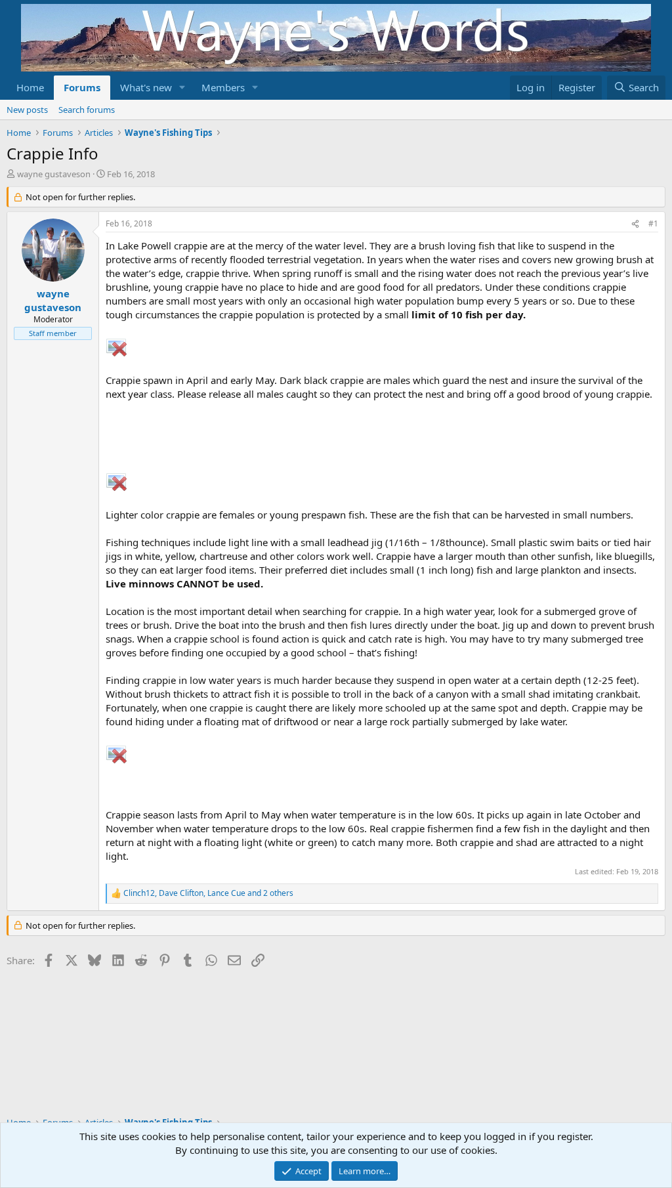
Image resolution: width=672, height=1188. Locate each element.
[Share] (635, 224)
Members (223, 87)
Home (30, 87)
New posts (27, 110)
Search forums (86, 110)
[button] (182, 87)
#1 (653, 223)
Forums (82, 87)
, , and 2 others (208, 893)
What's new (146, 87)
